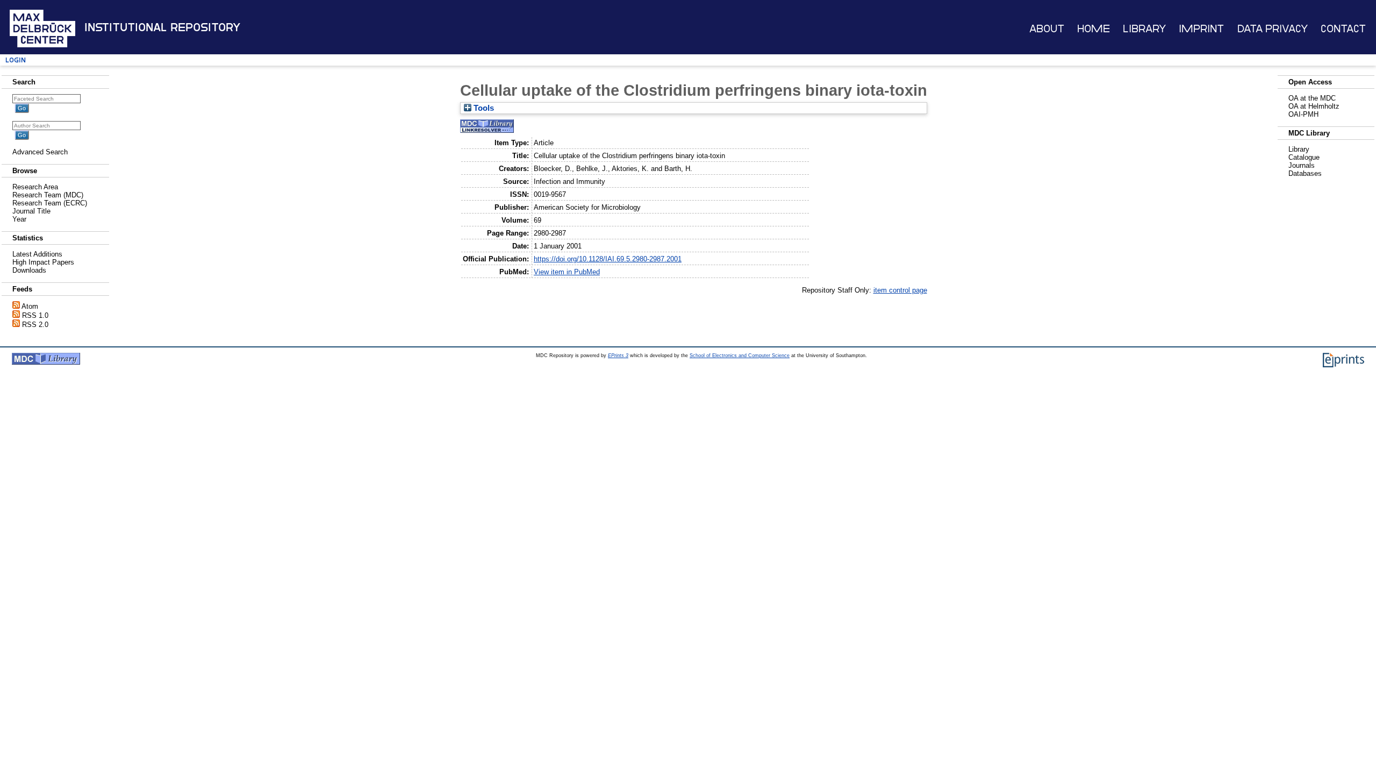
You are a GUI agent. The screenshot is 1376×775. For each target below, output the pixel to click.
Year (19, 219)
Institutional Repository (162, 27)
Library (1144, 29)
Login (15, 59)
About (1046, 29)
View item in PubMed (567, 272)
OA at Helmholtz (1313, 106)
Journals (1301, 165)
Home (1093, 29)
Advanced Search (40, 152)
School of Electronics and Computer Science (740, 355)
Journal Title (31, 211)
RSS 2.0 (35, 325)
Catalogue (1304, 157)
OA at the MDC (1312, 98)
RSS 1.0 (35, 315)
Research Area (35, 187)
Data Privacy (1272, 29)
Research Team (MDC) (47, 195)
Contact (1343, 29)
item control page (900, 290)
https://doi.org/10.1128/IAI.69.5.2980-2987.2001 (608, 259)
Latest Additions (37, 254)
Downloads (29, 270)
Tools (482, 108)
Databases (1305, 173)
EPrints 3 (618, 355)
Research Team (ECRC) (49, 203)
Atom (30, 306)
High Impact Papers (43, 262)
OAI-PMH (1303, 114)
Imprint (1201, 29)
